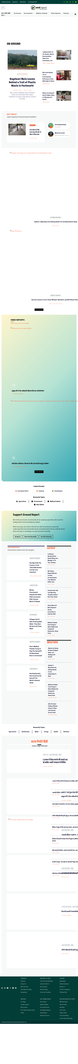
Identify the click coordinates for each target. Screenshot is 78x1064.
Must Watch (40, 505)
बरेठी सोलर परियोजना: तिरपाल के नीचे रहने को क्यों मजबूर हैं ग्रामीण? (30, 464)
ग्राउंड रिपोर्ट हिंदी (39, 742)
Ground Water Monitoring (66, 1018)
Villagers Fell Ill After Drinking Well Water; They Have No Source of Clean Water (35, 624)
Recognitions (24, 992)
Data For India (63, 1004)
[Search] (75, 14)
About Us (23, 981)
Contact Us (23, 984)
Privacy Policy (43, 986)
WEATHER (52, 642)
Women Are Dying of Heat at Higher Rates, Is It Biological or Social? (53, 652)
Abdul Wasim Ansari (49, 63)
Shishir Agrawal (18, 393)
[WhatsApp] (2, 988)
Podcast (66, 13)
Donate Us (15, 2)
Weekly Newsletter (64, 984)
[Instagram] (70, 2)
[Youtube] (76, 2)
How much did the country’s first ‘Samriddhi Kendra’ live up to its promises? (35, 567)
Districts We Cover (44, 1015)
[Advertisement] (39, 28)
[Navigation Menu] (3, 8)
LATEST (51, 548)
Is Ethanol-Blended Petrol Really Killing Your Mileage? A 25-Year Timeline (53, 558)
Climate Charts (63, 1012)
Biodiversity (33, 668)
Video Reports (56, 13)
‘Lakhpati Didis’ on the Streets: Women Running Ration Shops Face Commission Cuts (48, 56)
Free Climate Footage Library (28, 1010)
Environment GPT (32, 2)
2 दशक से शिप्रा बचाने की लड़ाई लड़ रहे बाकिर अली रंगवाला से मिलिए (55, 761)
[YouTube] (7, 988)
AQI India (62, 1007)
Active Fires (63, 1010)
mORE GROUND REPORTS (14, 547)
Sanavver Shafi (34, 659)
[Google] (16, 988)
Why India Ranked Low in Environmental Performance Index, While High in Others (48, 77)
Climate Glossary (25, 1004)
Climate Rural (43, 1012)
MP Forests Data (64, 1001)
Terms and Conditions (45, 992)
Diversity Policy (44, 989)
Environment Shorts (23, 491)
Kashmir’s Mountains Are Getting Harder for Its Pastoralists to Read (55, 222)
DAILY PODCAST (12, 114)
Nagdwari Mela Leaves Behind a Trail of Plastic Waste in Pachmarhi (22, 82)
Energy (46, 732)
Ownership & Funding (26, 989)
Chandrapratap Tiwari (20, 466)
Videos (22, 1012)
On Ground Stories (44, 1007)
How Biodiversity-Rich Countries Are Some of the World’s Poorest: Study (35, 678)
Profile (45, 754)
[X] (67, 2)
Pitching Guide (63, 992)
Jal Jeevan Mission (64, 1015)
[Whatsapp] (64, 2)
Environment (38, 501)
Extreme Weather (56, 217)
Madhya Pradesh (22, 74)
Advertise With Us (44, 984)
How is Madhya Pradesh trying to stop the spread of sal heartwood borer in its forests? (35, 651)
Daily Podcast (24, 1007)
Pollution (66, 732)
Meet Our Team (24, 986)
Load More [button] (39, 309)
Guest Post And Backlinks (46, 981)
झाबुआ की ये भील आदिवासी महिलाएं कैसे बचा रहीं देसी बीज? (28, 391)
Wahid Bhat (46, 83)
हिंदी (60, 754)
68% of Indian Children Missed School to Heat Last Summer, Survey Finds (52, 708)
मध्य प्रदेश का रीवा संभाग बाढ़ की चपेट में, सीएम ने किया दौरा (35, 132)
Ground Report (34, 605)
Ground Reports (58, 491)
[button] (5, 15)
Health (56, 732)
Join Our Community (65, 989)
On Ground (17, 13)
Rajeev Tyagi (17, 90)
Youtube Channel (5, 2)
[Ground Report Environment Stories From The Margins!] (39, 7)
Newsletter (23, 2)
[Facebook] (73, 2)
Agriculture (22, 501)
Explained (41, 491)
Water (37, 732)
